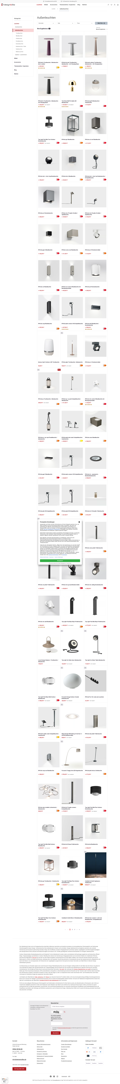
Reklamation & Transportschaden (45, 1056)
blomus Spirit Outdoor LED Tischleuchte (48, 362)
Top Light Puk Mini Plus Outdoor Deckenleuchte (93, 808)
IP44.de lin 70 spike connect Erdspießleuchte (69, 808)
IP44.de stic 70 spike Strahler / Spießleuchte (70, 213)
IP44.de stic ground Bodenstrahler (71, 584)
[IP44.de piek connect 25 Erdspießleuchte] (72, 458)
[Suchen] (108, 4)
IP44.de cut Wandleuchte (44, 286)
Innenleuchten (18, 27)
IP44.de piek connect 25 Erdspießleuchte (72, 474)
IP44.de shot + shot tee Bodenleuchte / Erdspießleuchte (95, 177)
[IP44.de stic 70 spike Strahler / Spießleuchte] (72, 197)
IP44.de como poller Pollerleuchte (94, 548)
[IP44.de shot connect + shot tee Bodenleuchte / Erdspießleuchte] (95, 902)
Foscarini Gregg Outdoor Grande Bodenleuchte (70, 697)
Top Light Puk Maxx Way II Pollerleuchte (72, 621)
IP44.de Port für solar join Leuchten (94, 697)
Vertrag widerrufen (19, 1068)
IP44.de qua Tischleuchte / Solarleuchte (48, 881)
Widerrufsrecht (40, 1058)
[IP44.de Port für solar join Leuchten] (95, 681)
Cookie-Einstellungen (66, 1044)
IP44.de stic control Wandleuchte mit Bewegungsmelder (94, 399)
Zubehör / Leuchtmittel (21, 54)
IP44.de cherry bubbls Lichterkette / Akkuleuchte (47, 808)
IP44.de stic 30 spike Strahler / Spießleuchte (93, 213)
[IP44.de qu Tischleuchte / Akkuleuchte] (49, 383)
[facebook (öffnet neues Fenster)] (51, 1076)
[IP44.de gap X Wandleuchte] (49, 458)
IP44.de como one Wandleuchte (70, 250)
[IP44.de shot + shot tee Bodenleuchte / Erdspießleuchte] (95, 160)
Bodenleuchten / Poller (21, 46)
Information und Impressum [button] (69, 1041)
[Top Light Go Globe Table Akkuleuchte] (95, 644)
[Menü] (7, 1078)
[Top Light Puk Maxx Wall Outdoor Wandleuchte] (49, 681)
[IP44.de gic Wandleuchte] (72, 123)
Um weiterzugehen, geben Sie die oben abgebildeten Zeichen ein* (56, 1018)
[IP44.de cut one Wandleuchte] (95, 123)
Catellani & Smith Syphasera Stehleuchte (92, 881)
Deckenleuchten (19, 43)
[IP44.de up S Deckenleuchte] (49, 197)
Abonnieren (56, 1033)
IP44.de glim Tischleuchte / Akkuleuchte (72, 362)
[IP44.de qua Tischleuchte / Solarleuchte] (49, 865)
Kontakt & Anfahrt (65, 1046)
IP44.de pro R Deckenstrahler (92, 250)
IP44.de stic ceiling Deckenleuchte (94, 584)
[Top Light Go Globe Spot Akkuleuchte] (72, 644)
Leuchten (16, 23)
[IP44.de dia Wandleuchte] (95, 828)
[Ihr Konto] (114, 4)
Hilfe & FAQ (39, 1046)
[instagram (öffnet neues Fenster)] (57, 1076)
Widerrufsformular (41, 1061)
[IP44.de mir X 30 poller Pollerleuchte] (95, 495)
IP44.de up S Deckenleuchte (45, 213)
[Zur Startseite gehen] (8, 5)
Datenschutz (40, 1063)
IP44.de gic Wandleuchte (68, 139)
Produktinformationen (66, 1061)
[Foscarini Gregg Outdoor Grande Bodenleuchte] (72, 681)
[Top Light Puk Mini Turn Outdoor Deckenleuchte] (49, 123)
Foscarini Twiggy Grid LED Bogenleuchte (72, 770)
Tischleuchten (19, 33)
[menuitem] (48, 1045)
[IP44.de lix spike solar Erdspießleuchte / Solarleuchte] (49, 718)
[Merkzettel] (111, 4)
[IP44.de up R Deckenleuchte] (95, 271)
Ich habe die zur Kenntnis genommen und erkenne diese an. (70, 1028)
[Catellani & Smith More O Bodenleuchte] (72, 902)
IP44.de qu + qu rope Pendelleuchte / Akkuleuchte (47, 438)
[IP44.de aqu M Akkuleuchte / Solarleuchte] (95, 85)
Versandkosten (56, 1080)
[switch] (4, 1081)
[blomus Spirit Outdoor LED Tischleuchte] (49, 346)
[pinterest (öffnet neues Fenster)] (54, 1076)
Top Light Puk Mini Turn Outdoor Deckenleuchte (46, 140)
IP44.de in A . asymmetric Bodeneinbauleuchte (91, 475)
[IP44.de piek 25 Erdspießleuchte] (49, 495)
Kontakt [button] (14, 1041)
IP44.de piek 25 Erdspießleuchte (46, 511)
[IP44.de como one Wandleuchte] (72, 234)
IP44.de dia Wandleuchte (91, 844)
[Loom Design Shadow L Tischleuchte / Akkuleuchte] (49, 644)
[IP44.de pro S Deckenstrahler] (95, 346)
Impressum (64, 1076)
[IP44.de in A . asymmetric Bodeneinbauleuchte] (95, 458)
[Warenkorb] (118, 4)
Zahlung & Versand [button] (90, 1041)
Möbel (15, 58)
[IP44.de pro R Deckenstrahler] (95, 234)
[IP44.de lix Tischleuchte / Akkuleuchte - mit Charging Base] (49, 85)
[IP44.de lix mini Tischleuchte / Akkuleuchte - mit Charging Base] (72, 46)
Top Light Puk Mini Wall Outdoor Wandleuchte (46, 845)
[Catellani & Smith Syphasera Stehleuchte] (95, 865)
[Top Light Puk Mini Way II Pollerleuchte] (95, 605)
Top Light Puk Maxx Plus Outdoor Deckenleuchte (70, 881)
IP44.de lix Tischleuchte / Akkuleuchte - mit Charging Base (48, 101)
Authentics (40, 977)
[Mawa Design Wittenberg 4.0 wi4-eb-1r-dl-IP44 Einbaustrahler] (72, 718)
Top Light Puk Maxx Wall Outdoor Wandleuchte (47, 697)
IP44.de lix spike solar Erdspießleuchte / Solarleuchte (48, 734)
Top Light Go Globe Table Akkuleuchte (95, 660)
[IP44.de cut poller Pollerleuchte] (49, 569)
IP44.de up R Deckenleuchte (92, 286)
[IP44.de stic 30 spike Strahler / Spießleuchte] (95, 197)
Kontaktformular (24, 1064)
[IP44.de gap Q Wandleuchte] (49, 234)
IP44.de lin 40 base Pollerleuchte (70, 844)
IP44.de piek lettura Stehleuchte (93, 770)
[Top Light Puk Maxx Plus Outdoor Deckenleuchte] (72, 865)
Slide (36, 977)
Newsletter (64, 1056)
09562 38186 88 (17, 1049)
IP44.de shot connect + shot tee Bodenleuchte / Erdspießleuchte (93, 918)
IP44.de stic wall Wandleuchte (46, 621)
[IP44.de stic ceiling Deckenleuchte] (95, 569)
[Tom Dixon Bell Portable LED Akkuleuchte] (72, 85)
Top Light (61, 969)
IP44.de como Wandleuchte (92, 437)
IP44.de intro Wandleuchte (68, 176)
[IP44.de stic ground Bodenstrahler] (72, 569)
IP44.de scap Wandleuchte (45, 323)
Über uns (63, 1051)
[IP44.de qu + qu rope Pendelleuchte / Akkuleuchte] (49, 421)
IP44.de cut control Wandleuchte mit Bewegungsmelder (71, 287)
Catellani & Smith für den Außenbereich (49, 980)
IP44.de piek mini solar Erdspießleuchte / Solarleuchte (72, 438)
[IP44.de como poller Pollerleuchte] (95, 532)
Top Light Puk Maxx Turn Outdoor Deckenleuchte (47, 918)
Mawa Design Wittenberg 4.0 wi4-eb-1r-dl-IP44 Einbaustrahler (72, 734)
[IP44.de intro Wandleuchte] (72, 160)
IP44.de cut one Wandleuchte (92, 139)
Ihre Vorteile (64, 1049)
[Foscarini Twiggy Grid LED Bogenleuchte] (72, 754)
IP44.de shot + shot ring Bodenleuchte (48, 176)
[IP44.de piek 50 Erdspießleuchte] (72, 495)
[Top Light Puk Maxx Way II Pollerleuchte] (72, 605)
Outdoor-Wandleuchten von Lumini (82, 969)
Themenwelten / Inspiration (21, 66)
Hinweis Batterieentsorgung (43, 1044)
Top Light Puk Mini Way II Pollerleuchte (95, 621)
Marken (16, 74)
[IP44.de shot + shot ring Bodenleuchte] (49, 160)
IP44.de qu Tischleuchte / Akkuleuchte (48, 399)
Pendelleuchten (19, 41)
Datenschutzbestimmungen (64, 1027)
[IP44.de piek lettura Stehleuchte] (95, 754)
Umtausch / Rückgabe (42, 1054)
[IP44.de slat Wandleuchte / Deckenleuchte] (95, 307)
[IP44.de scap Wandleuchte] (49, 307)
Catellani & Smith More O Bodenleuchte (72, 918)
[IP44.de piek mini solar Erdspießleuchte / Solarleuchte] (72, 421)
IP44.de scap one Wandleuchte (46, 770)
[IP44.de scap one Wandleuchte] (49, 754)
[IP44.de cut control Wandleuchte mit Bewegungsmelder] (72, 271)
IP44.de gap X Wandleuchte (45, 474)
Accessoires (17, 62)
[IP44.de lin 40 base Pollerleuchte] (72, 828)
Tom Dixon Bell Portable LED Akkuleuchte (69, 101)
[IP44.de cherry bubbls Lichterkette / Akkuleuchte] (49, 791)
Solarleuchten (19, 49)
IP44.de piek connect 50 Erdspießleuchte (72, 323)
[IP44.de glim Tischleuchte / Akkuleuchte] (72, 346)
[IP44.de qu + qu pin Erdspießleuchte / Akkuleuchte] (72, 383)
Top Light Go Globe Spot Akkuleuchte (71, 660)
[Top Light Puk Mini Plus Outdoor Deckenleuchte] (95, 791)
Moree (47, 977)
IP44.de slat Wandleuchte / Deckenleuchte (92, 324)
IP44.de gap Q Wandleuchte (45, 250)
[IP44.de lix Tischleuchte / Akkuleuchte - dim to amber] (49, 46)
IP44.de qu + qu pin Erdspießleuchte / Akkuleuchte (71, 399)
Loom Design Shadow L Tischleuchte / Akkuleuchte (48, 660)
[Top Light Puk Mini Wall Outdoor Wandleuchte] (49, 828)
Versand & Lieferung (42, 1051)
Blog (15, 70)
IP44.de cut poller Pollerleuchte (46, 584)
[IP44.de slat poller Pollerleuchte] (95, 718)
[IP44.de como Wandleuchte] (95, 421)
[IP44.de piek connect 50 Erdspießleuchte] (72, 307)
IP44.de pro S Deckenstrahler (92, 362)
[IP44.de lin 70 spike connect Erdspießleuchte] (72, 791)
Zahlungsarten (40, 1049)
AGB (69, 1076)
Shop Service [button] (40, 1041)
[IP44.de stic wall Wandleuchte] (49, 605)
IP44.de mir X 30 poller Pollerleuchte (94, 511)
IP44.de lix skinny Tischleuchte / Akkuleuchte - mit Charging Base (93, 63)
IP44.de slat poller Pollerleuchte (93, 733)
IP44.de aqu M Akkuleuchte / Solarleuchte (92, 101)
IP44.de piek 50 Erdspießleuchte (70, 511)
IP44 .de (34, 957)
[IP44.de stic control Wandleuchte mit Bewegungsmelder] (95, 383)
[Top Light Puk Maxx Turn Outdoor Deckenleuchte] (49, 902)
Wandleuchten (19, 35)
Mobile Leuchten (19, 51)
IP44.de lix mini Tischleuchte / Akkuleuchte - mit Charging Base (70, 63)
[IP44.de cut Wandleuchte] (49, 271)
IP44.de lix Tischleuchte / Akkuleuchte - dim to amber (48, 63)
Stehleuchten (19, 38)
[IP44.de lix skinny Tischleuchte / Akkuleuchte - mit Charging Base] (95, 46)
